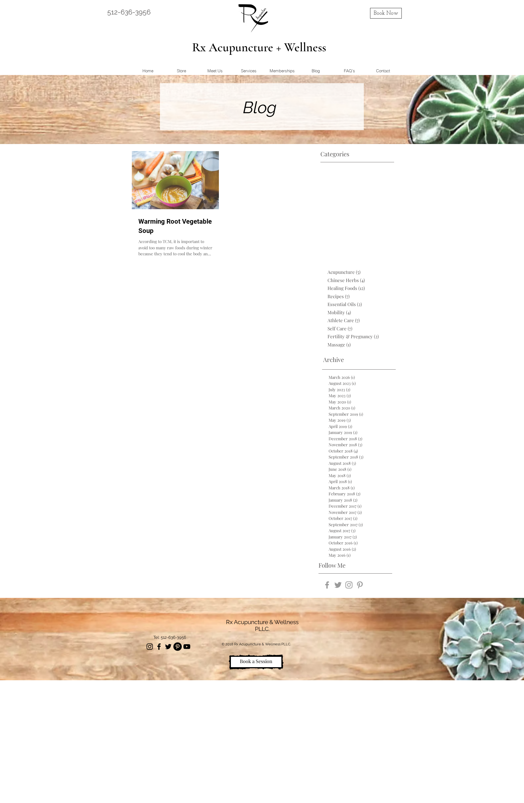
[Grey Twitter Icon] (338, 585)
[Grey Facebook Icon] (327, 585)
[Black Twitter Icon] (168, 646)
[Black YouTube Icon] (187, 646)
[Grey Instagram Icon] (349, 585)
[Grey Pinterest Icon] (360, 585)
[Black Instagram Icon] (149, 646)
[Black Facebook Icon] (159, 646)
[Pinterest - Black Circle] (177, 646)
